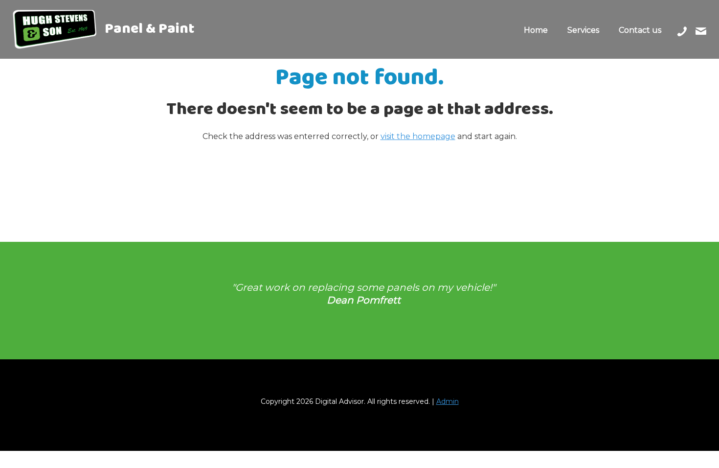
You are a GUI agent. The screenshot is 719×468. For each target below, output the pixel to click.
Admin (447, 401)
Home (536, 30)
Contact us (640, 30)
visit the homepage (418, 136)
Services (583, 30)
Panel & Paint (148, 32)
